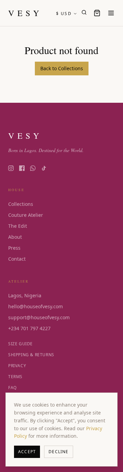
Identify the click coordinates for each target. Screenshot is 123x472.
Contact (17, 259)
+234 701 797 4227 (29, 328)
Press (14, 248)
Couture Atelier (25, 215)
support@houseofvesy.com (39, 317)
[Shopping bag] (97, 13)
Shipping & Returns (31, 355)
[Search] (84, 12)
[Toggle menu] (111, 13)
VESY (25, 13)
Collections (20, 204)
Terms (15, 377)
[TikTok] (43, 168)
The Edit (17, 226)
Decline (58, 452)
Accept (27, 452)
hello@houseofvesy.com (35, 306)
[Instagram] (11, 168)
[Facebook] (22, 168)
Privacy (17, 366)
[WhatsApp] (33, 168)
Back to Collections (61, 68)
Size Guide (20, 344)
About (15, 237)
